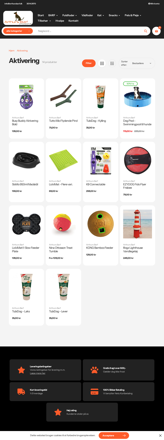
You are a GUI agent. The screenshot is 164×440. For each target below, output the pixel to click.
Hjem (11, 50)
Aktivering (22, 50)
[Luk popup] (160, 435)
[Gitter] (102, 63)
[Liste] (112, 63)
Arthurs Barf (18, 117)
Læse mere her (37, 373)
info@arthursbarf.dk (13, 3)
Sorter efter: (124, 63)
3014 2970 (31, 3)
